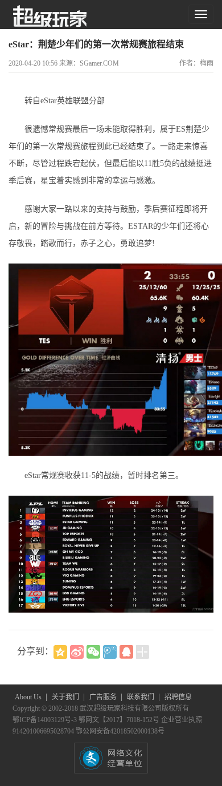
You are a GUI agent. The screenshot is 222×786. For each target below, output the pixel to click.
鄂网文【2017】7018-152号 (120, 720)
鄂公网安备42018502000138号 (120, 731)
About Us (29, 697)
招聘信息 (178, 697)
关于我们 (66, 697)
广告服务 (103, 697)
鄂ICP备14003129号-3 (46, 720)
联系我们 (141, 697)
